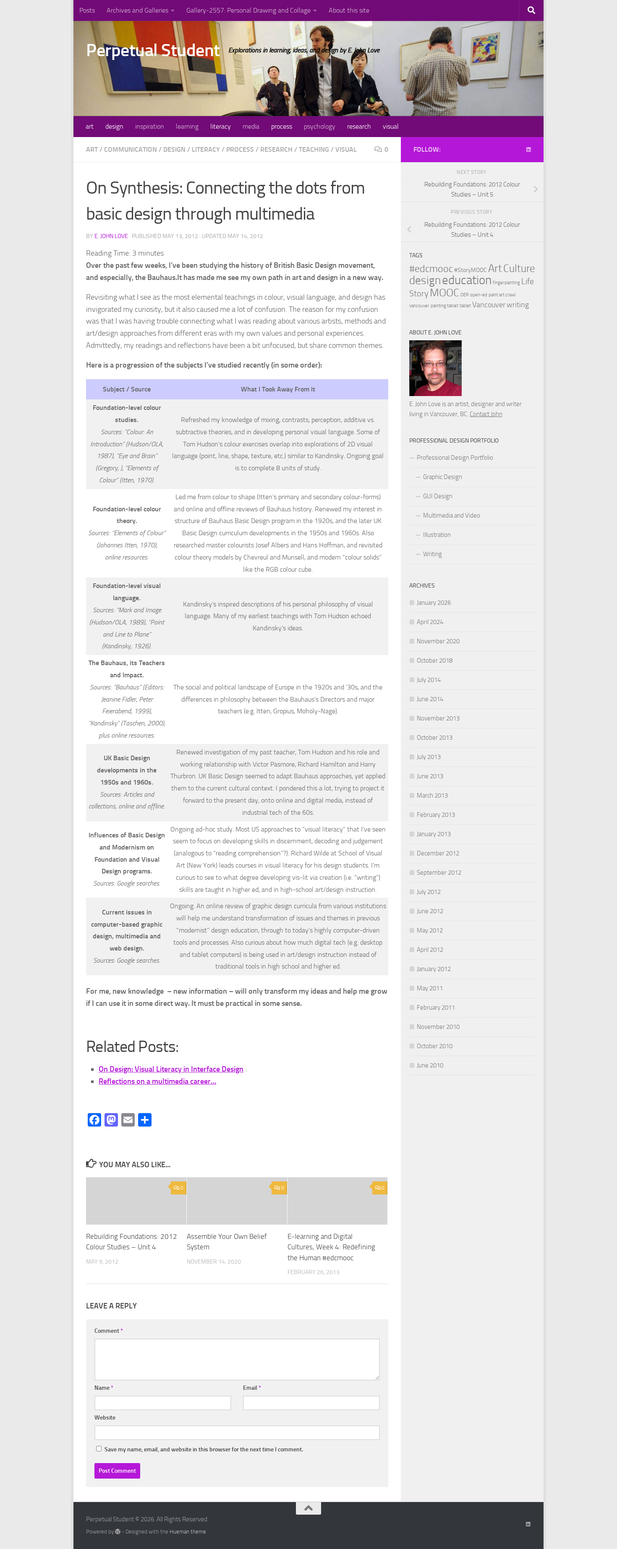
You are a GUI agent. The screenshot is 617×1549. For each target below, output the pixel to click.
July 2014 (429, 680)
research (359, 126)
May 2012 (430, 930)
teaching (314, 149)
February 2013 (436, 815)
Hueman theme (188, 1531)
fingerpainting (506, 282)
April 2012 (430, 949)
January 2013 (434, 834)
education (467, 280)
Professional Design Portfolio (455, 457)
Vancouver (488, 304)
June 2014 (430, 699)
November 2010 (438, 1027)
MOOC (444, 292)
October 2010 (434, 1046)
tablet (465, 305)
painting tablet (444, 305)
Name (103, 1387)
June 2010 (430, 1065)
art (90, 126)
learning (187, 126)
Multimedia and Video (451, 515)
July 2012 (429, 892)
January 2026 (434, 602)
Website (104, 1417)
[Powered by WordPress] (117, 1531)
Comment (108, 1330)
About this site (349, 10)
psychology (319, 126)
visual (391, 126)
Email (252, 1387)
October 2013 (434, 737)
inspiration (149, 126)
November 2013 (438, 718)
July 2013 (429, 757)
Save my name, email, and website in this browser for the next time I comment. (204, 1449)
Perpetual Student (153, 50)
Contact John (486, 414)
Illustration (437, 535)
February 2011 (436, 1007)
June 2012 (430, 911)
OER (464, 295)
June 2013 (430, 776)
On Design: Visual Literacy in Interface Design (171, 1069)
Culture (519, 268)
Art (495, 268)
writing (518, 304)
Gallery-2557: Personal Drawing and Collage (248, 10)
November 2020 (438, 641)
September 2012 (439, 872)
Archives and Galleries (137, 10)
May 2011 (430, 988)
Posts (87, 10)
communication (130, 149)
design (114, 126)
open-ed (478, 295)
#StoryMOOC (470, 270)
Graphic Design (442, 477)
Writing (432, 554)
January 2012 (434, 969)
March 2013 (432, 795)
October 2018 (434, 660)
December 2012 (438, 853)
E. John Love (111, 236)
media (251, 126)
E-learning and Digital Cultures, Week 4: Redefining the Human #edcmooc (331, 1247)
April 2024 (430, 622)
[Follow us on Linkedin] (528, 149)
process (281, 126)
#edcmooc (431, 269)
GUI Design (437, 496)
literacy (220, 126)
